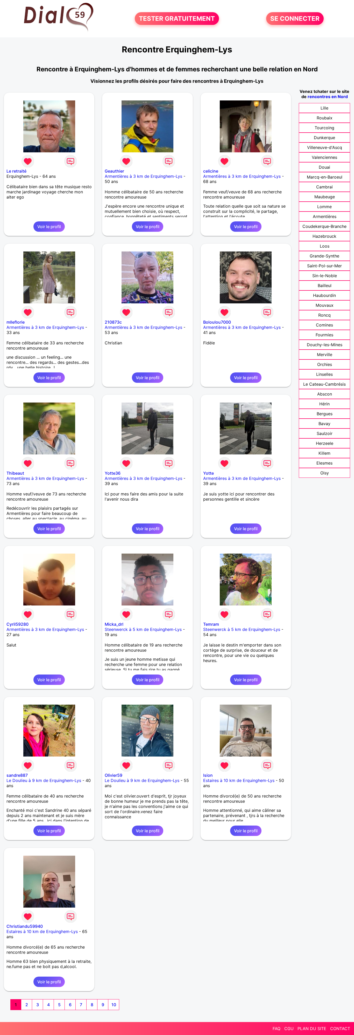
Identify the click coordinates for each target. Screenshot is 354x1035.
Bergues (324, 413)
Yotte (208, 473)
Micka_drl (114, 624)
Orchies (324, 364)
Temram (211, 624)
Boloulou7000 (217, 322)
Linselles (324, 374)
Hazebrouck (324, 236)
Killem (324, 453)
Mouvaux (325, 305)
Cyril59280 (17, 624)
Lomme (324, 206)
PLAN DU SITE (312, 1028)
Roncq (324, 315)
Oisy (324, 472)
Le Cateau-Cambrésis (324, 384)
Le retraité (16, 171)
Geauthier (114, 171)
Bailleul (324, 285)
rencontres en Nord (328, 96)
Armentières (324, 216)
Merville (324, 354)
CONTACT (340, 1028)
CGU (289, 1028)
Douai (324, 167)
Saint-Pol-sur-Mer (324, 265)
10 (113, 1004)
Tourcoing (324, 127)
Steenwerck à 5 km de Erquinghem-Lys (143, 629)
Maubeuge (324, 196)
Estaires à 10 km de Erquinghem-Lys (238, 780)
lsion (208, 775)
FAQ (276, 1028)
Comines (324, 325)
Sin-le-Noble (324, 275)
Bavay (324, 423)
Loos (324, 246)
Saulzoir (324, 433)
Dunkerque (324, 137)
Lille (324, 108)
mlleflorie (15, 322)
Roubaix (324, 117)
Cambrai (324, 186)
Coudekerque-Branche (324, 226)
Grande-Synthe (324, 255)
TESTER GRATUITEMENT (177, 18)
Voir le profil (49, 226)
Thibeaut (15, 473)
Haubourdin (324, 295)
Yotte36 (113, 473)
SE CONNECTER (295, 18)
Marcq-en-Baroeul (324, 177)
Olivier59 (113, 775)
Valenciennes (324, 157)
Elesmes (324, 463)
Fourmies (324, 334)
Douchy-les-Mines (324, 344)
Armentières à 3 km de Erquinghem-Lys (143, 176)
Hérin (324, 403)
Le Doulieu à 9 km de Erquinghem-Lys (43, 780)
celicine (210, 171)
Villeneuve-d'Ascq (324, 147)
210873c (113, 322)
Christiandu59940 (24, 926)
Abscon (324, 394)
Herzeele (324, 443)
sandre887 (17, 775)
